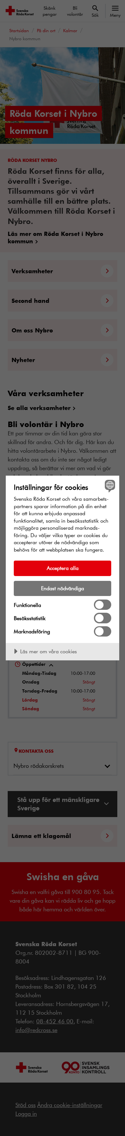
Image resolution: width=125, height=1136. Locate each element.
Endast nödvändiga (62, 588)
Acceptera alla (63, 567)
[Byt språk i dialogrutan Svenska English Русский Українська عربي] (109, 486)
